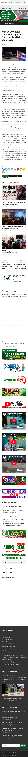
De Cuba (3, 29)
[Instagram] (23, 8)
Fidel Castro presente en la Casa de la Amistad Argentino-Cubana (12, 227)
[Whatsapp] (9, 169)
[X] (20, 8)
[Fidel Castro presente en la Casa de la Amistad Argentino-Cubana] (14, 225)
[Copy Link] (23, 169)
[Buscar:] (14, 745)
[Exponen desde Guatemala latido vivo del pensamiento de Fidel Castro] (14, 200)
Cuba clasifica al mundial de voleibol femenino (13, 711)
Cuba (10, 175)
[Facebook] (21, 8)
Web (3, 334)
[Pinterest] (18, 169)
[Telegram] (12, 169)
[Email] (20, 169)
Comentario (6, 301)
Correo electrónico (8, 328)
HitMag (16, 755)
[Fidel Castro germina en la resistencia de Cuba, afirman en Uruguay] (14, 249)
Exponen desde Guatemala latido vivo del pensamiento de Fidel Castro (13, 203)
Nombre (4, 321)
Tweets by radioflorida (7, 572)
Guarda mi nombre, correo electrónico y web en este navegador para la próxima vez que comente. (14, 345)
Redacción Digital (18, 43)
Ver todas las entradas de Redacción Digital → (19, 280)
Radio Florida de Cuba (15, 752)
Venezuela (4, 177)
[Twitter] (6, 169)
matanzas (14, 175)
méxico (19, 175)
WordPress (11, 755)
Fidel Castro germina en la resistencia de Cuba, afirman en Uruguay (13, 251)
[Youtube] (26, 8)
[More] (3, 172)
